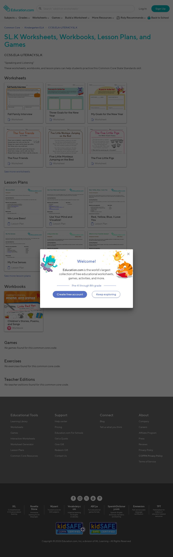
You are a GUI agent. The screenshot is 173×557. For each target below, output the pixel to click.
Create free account (70, 294)
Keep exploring (106, 294)
